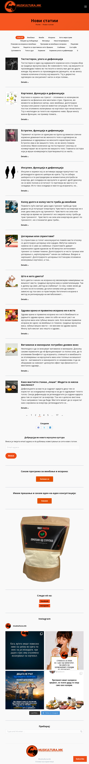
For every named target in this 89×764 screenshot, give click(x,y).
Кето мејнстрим (65, 37)
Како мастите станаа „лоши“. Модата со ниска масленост (49, 383)
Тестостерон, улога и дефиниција (42, 59)
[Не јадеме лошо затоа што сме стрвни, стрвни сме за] (64, 650)
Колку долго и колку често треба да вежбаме (48, 201)
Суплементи (16, 50)
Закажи (44, 501)
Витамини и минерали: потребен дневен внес (50, 344)
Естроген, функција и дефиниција (42, 130)
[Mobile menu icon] (85, 6)
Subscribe (80, 759)
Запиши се (44, 479)
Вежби (41, 37)
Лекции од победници (29, 41)
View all (20, 37)
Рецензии (74, 44)
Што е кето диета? (32, 276)
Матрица (46, 41)
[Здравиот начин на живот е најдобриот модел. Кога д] (24, 690)
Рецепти (16, 47)
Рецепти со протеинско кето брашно (38, 47)
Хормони (41, 50)
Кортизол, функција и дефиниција (42, 93)
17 (57, 415)
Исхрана (51, 37)
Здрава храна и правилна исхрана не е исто (48, 310)
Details (24, 82)
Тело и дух (29, 50)
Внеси (11, 455)
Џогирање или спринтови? (37, 236)
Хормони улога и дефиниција (61, 50)
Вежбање (31, 37)
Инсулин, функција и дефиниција (42, 167)
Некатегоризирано (61, 41)
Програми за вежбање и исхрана (53, 44)
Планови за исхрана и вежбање (23, 44)
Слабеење (61, 47)
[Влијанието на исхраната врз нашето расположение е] (24, 650)
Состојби (73, 47)
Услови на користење (44, 761)
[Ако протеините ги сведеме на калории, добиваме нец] (64, 690)
